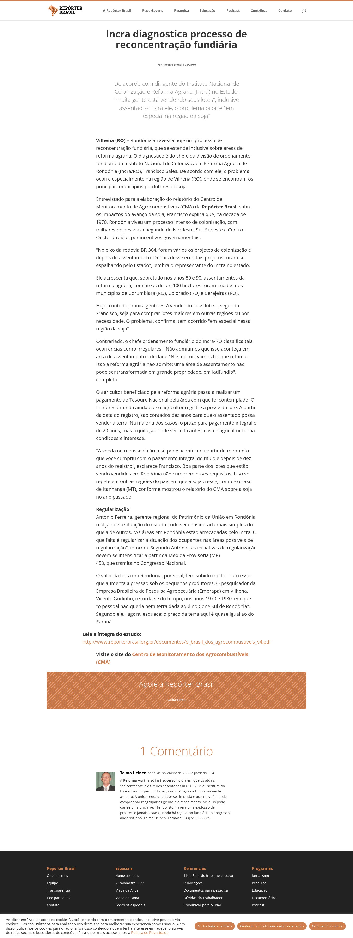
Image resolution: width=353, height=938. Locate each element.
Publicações (193, 883)
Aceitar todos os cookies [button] (214, 926)
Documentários (264, 897)
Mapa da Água (127, 890)
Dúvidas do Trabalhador (203, 897)
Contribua (259, 11)
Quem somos (57, 875)
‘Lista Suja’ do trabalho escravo (208, 875)
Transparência (58, 890)
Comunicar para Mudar (202, 905)
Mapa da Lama (127, 897)
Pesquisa (181, 11)
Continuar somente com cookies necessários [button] (272, 926)
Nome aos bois (127, 875)
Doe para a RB (58, 897)
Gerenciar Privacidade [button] (327, 926)
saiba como (176, 699)
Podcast (233, 11)
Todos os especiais (130, 905)
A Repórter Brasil (117, 11)
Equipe (52, 883)
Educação (207, 11)
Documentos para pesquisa (206, 890)
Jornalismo (260, 875)
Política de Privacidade (149, 932)
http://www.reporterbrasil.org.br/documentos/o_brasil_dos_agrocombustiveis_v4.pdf (176, 642)
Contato (285, 11)
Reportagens (152, 11)
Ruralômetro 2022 (129, 883)
